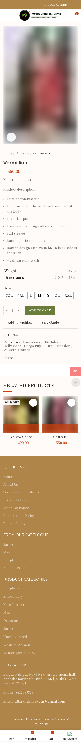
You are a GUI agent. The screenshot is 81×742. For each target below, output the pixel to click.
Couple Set (11, 560)
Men (6, 552)
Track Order (55, 4)
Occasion (22, 153)
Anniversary (42, 153)
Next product (75, 153)
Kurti (49, 346)
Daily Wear (12, 346)
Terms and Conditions (21, 492)
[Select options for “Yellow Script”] (21, 428)
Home (7, 153)
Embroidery (13, 596)
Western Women (17, 350)
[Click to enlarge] (11, 137)
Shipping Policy (16, 508)
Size (7, 288)
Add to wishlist (20, 322)
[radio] (9, 295)
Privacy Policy (14, 500)
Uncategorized (15, 636)
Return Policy (14, 523)
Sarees (8, 544)
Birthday (52, 342)
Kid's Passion (13, 604)
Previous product (66, 153)
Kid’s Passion (15, 568)
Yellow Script (21, 437)
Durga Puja (33, 346)
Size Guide (50, 322)
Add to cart (40, 310)
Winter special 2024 (19, 652)
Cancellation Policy (19, 516)
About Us (10, 484)
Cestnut (59, 437)
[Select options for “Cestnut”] (60, 428)
